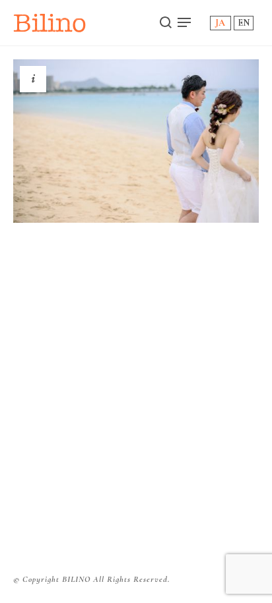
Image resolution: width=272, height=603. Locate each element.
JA (220, 22)
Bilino (49, 22)
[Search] (165, 22)
